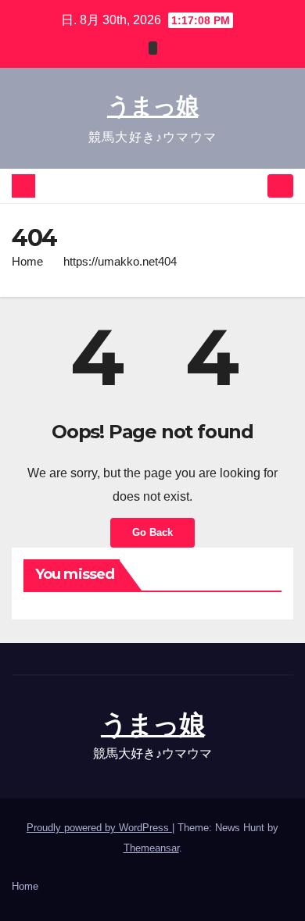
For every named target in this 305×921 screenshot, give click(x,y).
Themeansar (151, 848)
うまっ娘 (152, 105)
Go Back (152, 532)
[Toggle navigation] (280, 186)
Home (27, 261)
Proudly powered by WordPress (99, 828)
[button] (252, 185)
